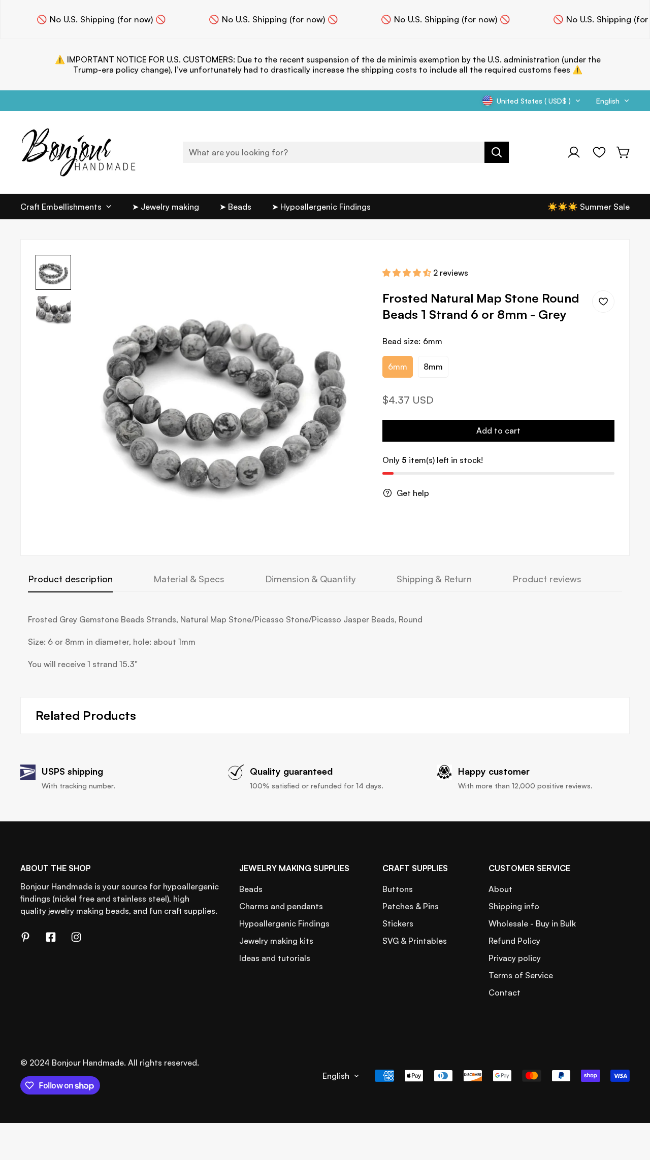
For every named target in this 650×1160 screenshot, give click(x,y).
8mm (433, 366)
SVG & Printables (414, 941)
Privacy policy (515, 958)
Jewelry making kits (276, 941)
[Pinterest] (25, 937)
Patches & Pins (410, 906)
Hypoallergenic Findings (284, 923)
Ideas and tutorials (274, 958)
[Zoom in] (346, 276)
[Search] (496, 152)
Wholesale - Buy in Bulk (532, 923)
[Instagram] (76, 937)
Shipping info (514, 906)
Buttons (397, 889)
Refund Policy (514, 941)
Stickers (397, 923)
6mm (397, 366)
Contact (505, 992)
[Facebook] (51, 937)
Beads (251, 889)
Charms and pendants (281, 906)
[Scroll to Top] (630, 1104)
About (500, 889)
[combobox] (346, 152)
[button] (624, 152)
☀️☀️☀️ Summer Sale (588, 207)
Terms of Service (521, 975)
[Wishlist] (599, 152)
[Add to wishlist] (603, 301)
